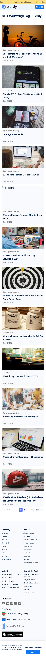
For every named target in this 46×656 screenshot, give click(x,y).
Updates (4, 549)
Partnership (27, 536)
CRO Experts (27, 589)
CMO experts (27, 586)
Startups (26, 559)
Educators (26, 556)
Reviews (4, 540)
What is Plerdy (6, 559)
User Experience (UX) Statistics (11, 574)
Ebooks (4, 546)
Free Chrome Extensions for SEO (18, 619)
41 (25, 510)
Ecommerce (7, 90)
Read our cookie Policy (33, 647)
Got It (33, 652)
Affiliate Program (28, 533)
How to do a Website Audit (10, 588)
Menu (38, 7)
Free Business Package (30, 563)
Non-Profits (27, 553)
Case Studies (6, 543)
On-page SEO (8, 332)
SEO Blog (6, 373)
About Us (5, 533)
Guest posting (27, 546)
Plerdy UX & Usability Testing (17, 614)
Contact (4, 536)
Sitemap (4, 556)
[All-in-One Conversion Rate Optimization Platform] (9, 7)
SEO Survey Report (8, 581)
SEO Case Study (7, 578)
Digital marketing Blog (11, 131)
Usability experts (28, 593)
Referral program (28, 543)
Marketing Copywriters (30, 583)
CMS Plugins (27, 549)
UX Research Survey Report (10, 584)
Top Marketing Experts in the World (31, 575)
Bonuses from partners (30, 540)
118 (32, 510)
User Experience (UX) (11, 50)
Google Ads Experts (29, 579)
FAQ (3, 553)
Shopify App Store (14, 634)
